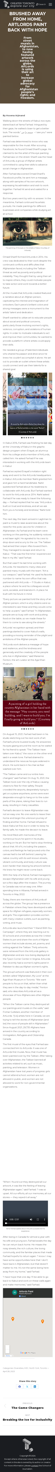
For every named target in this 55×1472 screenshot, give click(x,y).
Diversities (18, 1368)
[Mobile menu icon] (50, 4)
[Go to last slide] (5, 403)
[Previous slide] (5, 696)
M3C (26, 1368)
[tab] (22, 437)
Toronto (43, 1368)
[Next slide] (50, 403)
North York (34, 1368)
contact (34, 1465)
